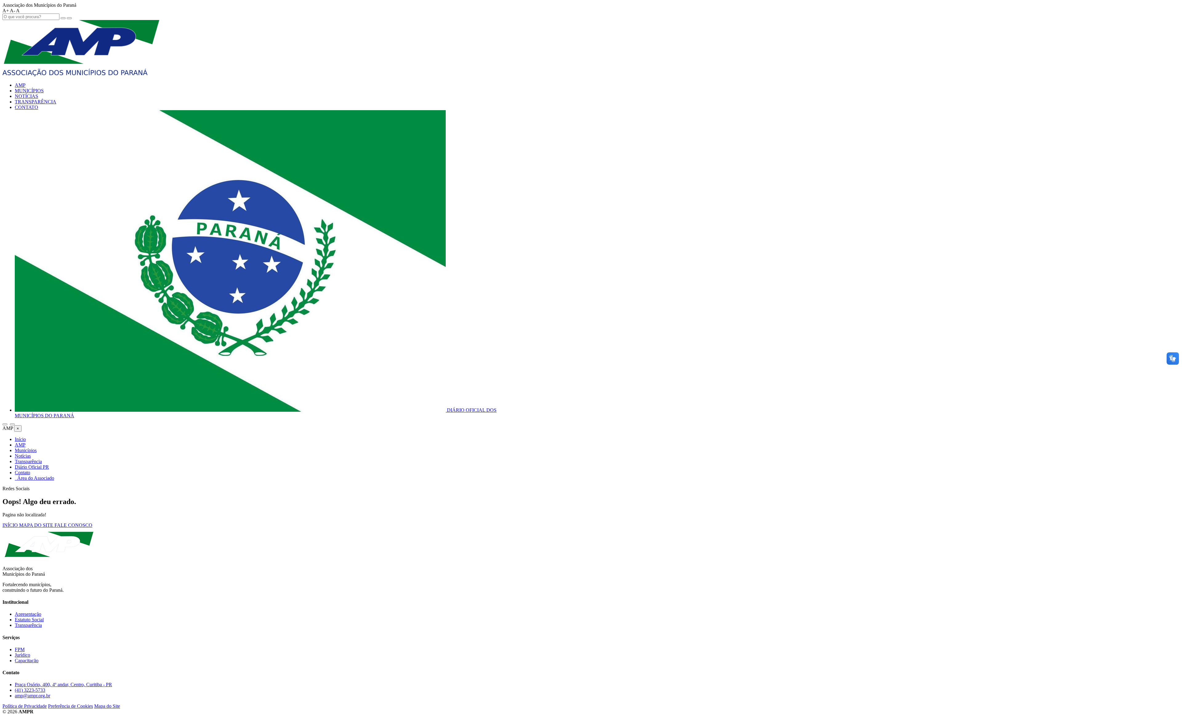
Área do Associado (34, 478)
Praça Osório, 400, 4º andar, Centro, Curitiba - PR (63, 684)
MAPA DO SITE (36, 525)
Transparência (28, 625)
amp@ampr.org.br (32, 695)
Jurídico (22, 655)
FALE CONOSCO (73, 525)
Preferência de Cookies (70, 706)
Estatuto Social (29, 619)
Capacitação (26, 660)
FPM (20, 649)
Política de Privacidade (24, 706)
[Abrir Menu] (12, 424)
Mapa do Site (107, 706)
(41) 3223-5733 (30, 690)
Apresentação (28, 614)
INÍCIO (10, 525)
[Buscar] (4, 424)
